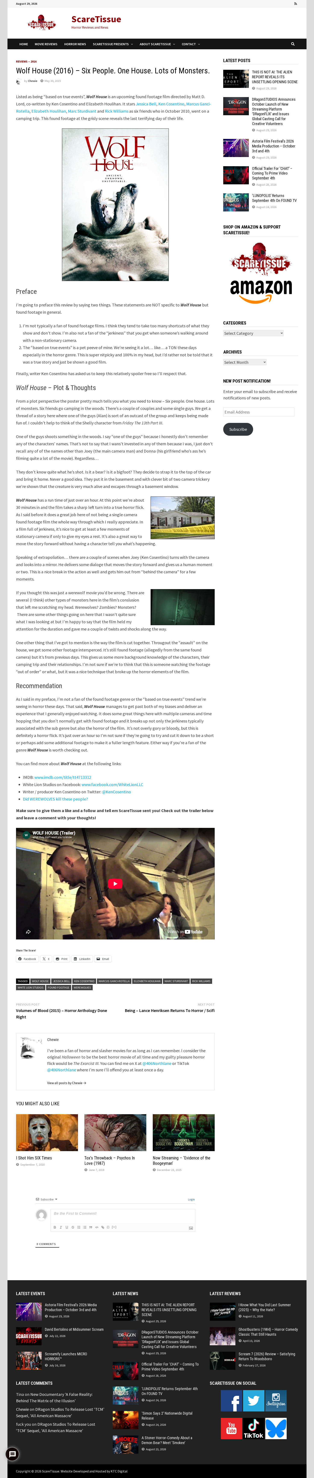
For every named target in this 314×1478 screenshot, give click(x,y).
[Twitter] (284, 3)
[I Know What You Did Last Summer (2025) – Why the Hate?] (222, 1305)
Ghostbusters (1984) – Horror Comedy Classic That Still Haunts (268, 1332)
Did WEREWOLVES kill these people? (55, 799)
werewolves (82, 987)
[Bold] (55, 1227)
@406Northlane (156, 1063)
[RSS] (295, 3)
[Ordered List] (79, 1227)
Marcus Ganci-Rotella (114, 981)
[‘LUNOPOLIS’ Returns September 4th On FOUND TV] (236, 196)
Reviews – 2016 (26, 61)
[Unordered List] (85, 1227)
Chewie (32, 81)
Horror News (75, 44)
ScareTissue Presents (111, 44)
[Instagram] (290, 3)
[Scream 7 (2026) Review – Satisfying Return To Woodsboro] (222, 1354)
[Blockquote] (91, 1227)
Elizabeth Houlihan (48, 111)
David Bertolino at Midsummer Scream (74, 1329)
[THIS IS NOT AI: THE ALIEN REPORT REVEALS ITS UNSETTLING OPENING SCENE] (236, 73)
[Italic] (61, 1227)
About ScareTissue (155, 44)
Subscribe (238, 429)
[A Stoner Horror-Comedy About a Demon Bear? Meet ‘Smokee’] (125, 1438)
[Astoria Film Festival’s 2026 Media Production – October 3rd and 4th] (236, 142)
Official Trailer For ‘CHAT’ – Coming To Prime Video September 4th (272, 173)
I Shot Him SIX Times (34, 1158)
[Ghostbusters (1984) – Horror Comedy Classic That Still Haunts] (222, 1330)
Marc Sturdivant (82, 111)
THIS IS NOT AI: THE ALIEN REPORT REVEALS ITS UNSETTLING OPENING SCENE (275, 77)
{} (108, 1227)
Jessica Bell (146, 103)
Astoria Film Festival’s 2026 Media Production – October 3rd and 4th (273, 146)
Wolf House (40, 981)
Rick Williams (116, 111)
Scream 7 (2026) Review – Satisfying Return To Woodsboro (267, 1356)
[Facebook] (272, 3)
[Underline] (67, 1227)
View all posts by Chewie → (66, 1083)
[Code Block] (97, 1227)
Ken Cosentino (171, 103)
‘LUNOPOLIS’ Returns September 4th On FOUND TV (274, 198)
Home (23, 44)
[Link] (103, 1227)
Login (191, 1199)
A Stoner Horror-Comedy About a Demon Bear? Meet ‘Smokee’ (167, 1440)
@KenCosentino (116, 791)
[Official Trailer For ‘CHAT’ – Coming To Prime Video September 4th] (236, 169)
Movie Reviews (46, 44)
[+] (114, 1227)
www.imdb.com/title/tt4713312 (62, 777)
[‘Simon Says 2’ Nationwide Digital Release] (125, 1414)
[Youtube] (278, 3)
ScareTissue (96, 19)
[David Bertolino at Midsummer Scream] (29, 1330)
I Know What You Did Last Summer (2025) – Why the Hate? (265, 1307)
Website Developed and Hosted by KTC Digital (94, 1471)
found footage (58, 987)
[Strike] (73, 1227)
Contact (189, 44)
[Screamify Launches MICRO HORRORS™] (29, 1354)
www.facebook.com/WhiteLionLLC (112, 784)
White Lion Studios (31, 987)
